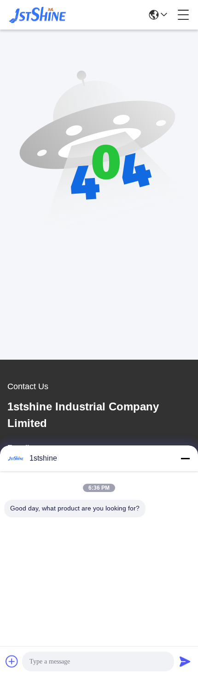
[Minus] (185, 458)
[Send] (185, 661)
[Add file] (12, 661)
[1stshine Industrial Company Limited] (37, 14)
